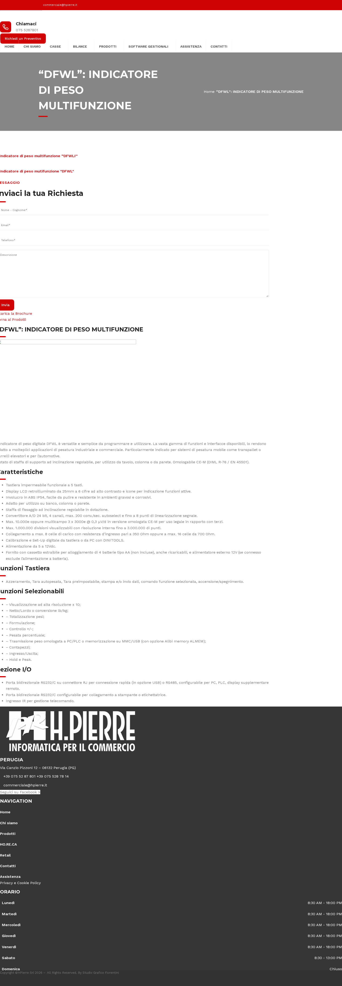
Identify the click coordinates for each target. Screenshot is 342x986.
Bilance (80, 46)
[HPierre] (21, 13)
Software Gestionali (148, 46)
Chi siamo (32, 46)
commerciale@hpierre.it (60, 4)
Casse (55, 46)
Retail (5, 855)
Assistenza (190, 46)
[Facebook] (298, 5)
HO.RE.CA (8, 844)
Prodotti (107, 46)
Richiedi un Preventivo (23, 38)
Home (9, 46)
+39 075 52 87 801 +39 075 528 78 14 (36, 776)
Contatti (219, 46)
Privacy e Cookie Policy (20, 883)
